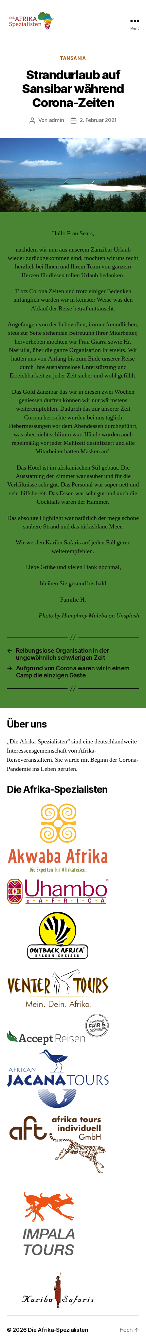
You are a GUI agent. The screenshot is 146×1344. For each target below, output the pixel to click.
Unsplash (127, 616)
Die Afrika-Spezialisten (58, 1329)
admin (56, 120)
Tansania (73, 58)
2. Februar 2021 (98, 120)
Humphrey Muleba (84, 616)
